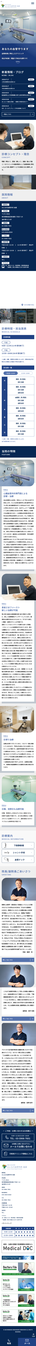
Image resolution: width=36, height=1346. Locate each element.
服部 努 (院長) (21, 379)
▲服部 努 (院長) (20, 397)
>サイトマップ (7, 1223)
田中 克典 (21, 382)
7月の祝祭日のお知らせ (8, 88)
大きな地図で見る (29, 305)
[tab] (10, 373)
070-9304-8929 (7, 232)
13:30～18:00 (25, 373)
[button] (18, 114)
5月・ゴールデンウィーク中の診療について (14, 108)
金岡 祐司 (21, 393)
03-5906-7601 (7, 226)
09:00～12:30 (10, 373)
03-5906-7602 (7, 238)
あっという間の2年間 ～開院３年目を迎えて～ (15, 102)
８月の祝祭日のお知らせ (8, 82)
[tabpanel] (18, 406)
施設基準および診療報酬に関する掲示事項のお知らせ (16, 95)
